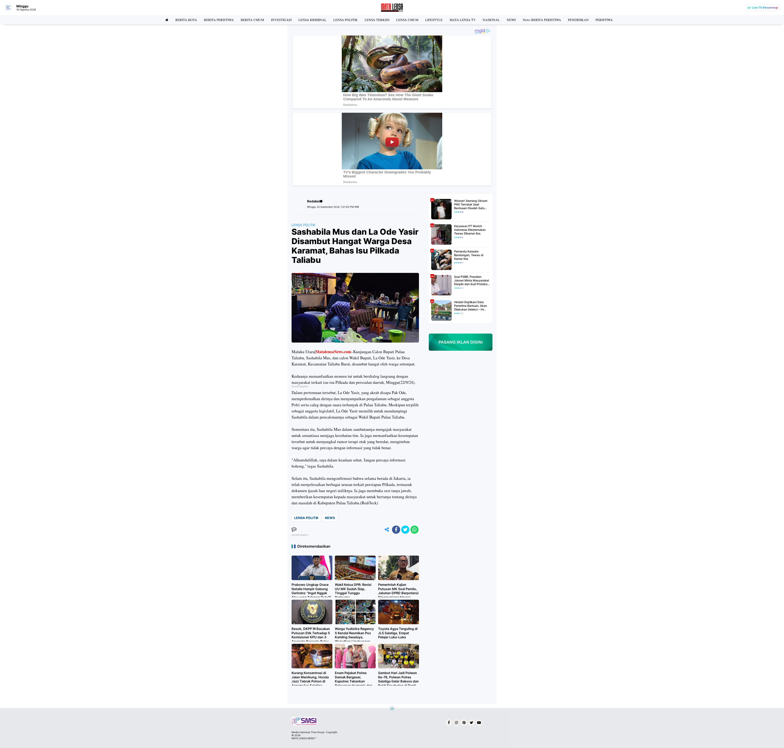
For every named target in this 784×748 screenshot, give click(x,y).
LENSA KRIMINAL (312, 20)
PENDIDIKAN (578, 20)
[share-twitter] (405, 530)
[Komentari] (294, 530)
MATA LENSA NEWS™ (304, 738)
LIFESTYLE (434, 20)
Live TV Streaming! (765, 7)
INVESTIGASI (281, 20)
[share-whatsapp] (414, 530)
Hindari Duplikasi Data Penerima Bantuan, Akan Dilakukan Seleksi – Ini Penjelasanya (470, 305)
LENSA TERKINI (377, 20)
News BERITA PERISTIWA (542, 20)
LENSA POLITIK (345, 20)
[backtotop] (392, 709)
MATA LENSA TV (463, 20)
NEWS (511, 20)
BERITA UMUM (252, 20)
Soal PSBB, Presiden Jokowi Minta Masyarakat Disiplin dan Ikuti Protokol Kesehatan (471, 280)
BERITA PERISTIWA (219, 20)
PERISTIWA (604, 20)
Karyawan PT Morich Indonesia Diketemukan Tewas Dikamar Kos (470, 229)
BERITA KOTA (186, 20)
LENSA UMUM (407, 20)
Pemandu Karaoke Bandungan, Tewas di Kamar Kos (468, 255)
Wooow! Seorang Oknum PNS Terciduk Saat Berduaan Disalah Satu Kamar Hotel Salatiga (470, 204)
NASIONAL (491, 20)
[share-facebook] (396, 530)
